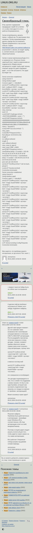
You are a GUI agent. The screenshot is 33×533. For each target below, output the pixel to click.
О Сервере (5, 520)
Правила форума (13, 520)
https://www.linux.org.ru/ (8, 526)
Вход (29, 7)
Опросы (23, 10)
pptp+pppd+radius (14, 487)
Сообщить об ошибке (7, 524)
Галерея (4, 10)
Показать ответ (13, 317)
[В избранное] (27, 25)
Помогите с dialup (14, 510)
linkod (10, 293)
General (11, 17)
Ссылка (5, 263)
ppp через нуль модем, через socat (20, 482)
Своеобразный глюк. (15, 20)
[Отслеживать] (27, 31)
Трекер (3, 13)
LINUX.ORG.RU (9, 2)
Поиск (9, 13)
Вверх (28, 521)
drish (9, 312)
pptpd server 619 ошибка (16, 500)
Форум (16, 10)
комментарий (13, 323)
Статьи (10, 10)
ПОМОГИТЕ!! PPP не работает (18, 495)
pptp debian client (14, 508)
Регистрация (21, 7)
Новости (4, 7)
